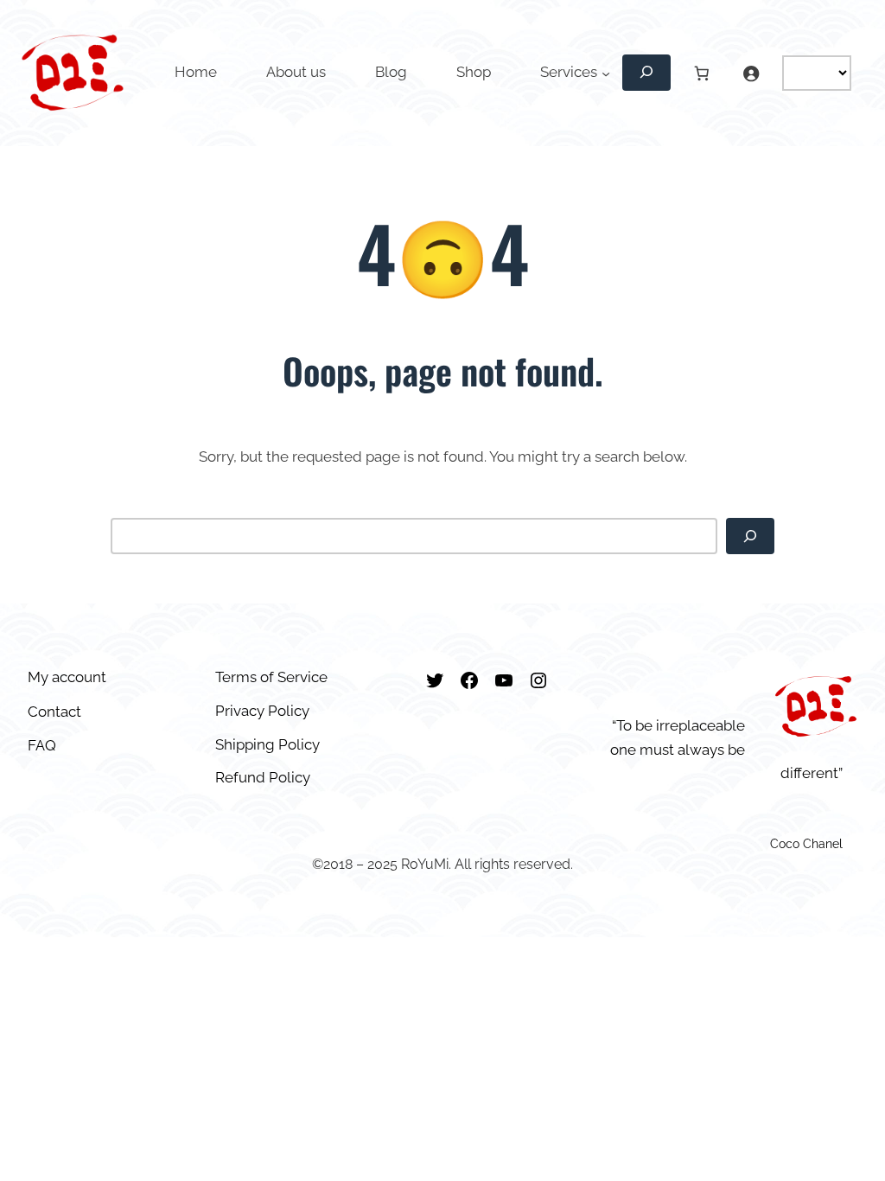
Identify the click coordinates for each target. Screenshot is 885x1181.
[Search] (750, 536)
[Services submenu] (606, 72)
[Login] (751, 72)
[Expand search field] (646, 72)
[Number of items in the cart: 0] (702, 72)
